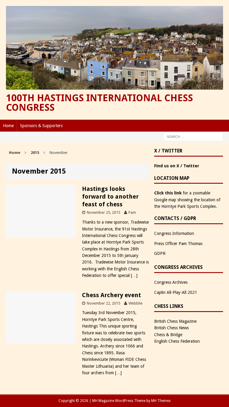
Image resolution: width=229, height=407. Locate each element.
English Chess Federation (177, 341)
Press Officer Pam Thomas (178, 243)
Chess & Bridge (168, 334)
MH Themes (161, 401)
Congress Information (174, 233)
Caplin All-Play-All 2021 (175, 292)
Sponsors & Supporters (41, 125)
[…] (134, 275)
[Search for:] (193, 136)
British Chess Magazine (175, 321)
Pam (132, 212)
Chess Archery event (111, 295)
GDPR (159, 253)
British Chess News (171, 327)
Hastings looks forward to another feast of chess (110, 196)
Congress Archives (171, 282)
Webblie (136, 303)
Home (8, 125)
